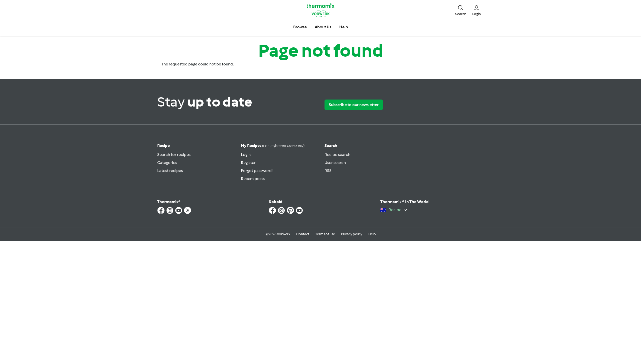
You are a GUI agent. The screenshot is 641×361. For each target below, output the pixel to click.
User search (335, 162)
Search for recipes (174, 154)
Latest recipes (170, 170)
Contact (302, 234)
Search (331, 145)
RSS (328, 170)
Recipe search (337, 154)
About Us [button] (323, 27)
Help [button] (343, 27)
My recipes (272, 145)
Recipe (163, 145)
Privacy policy (351, 234)
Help (372, 234)
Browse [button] (300, 27)
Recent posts (253, 178)
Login (246, 154)
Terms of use (325, 234)
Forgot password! (256, 170)
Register (248, 162)
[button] (460, 10)
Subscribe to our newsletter (354, 104)
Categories (167, 162)
